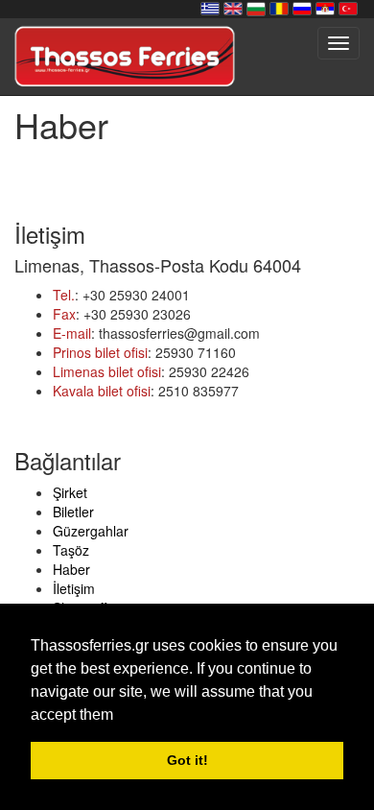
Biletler (73, 511)
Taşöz (71, 550)
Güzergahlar (91, 530)
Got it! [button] (187, 760)
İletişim (74, 588)
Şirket (70, 492)
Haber (71, 569)
